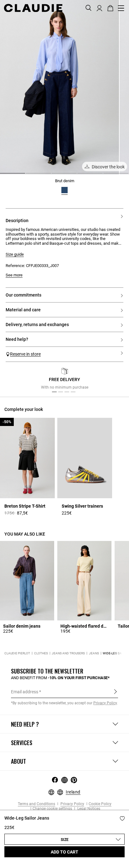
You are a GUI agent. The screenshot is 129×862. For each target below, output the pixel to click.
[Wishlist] (122, 818)
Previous (16, 380)
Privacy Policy (71, 804)
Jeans (94, 653)
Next (116, 380)
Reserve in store (25, 354)
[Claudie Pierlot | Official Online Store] (33, 8)
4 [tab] (80, 176)
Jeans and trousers (68, 653)
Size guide (15, 254)
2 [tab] (28, 176)
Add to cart (64, 851)
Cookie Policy (100, 804)
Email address (24, 691)
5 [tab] (106, 176)
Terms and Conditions (36, 804)
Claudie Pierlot (17, 653)
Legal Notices (88, 809)
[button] (99, 7)
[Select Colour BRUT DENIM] (64, 190)
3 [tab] (54, 176)
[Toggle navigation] (121, 8)
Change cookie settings (52, 809)
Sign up (115, 691)
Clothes (41, 653)
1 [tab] (2, 176)
